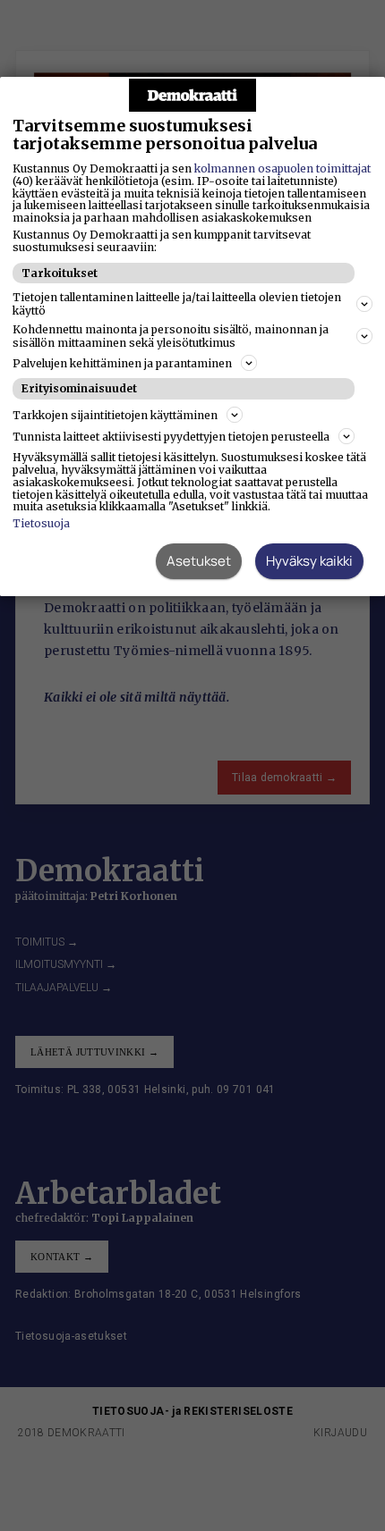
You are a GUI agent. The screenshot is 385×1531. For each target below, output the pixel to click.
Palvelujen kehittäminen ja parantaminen (122, 363)
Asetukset (199, 560)
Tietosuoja (41, 523)
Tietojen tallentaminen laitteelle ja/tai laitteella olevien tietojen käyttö (177, 303)
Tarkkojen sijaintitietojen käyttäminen (115, 415)
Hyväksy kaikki (309, 560)
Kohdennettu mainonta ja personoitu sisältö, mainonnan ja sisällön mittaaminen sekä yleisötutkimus (171, 336)
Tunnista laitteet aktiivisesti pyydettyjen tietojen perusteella (171, 436)
